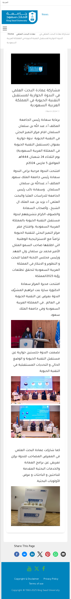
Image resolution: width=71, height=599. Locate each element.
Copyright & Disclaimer (26, 579)
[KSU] (19, 15)
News (45, 14)
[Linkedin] (32, 553)
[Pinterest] (47, 553)
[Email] (63, 553)
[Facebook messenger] (24, 553)
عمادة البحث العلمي (25, 34)
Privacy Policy (51, 579)
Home (11, 34)
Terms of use (36, 584)
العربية (5, 3)
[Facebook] (16, 553)
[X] (40, 553)
